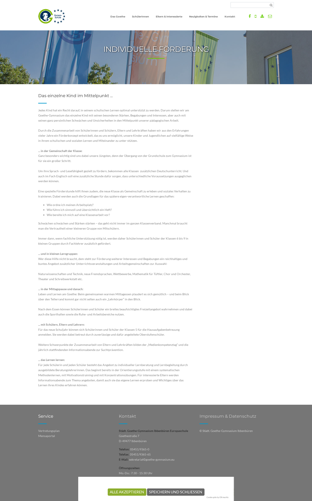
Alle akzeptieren (127, 492)
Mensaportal (46, 436)
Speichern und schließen (175, 492)
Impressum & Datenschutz (228, 416)
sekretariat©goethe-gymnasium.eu (151, 459)
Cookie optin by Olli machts (218, 497)
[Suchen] (271, 5)
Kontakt (127, 416)
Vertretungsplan (49, 431)
